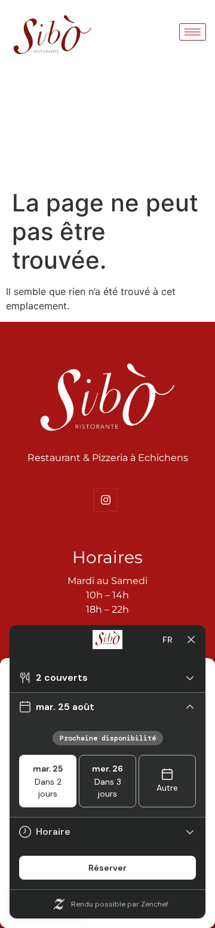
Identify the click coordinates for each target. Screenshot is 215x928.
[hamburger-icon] (192, 32)
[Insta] (106, 500)
